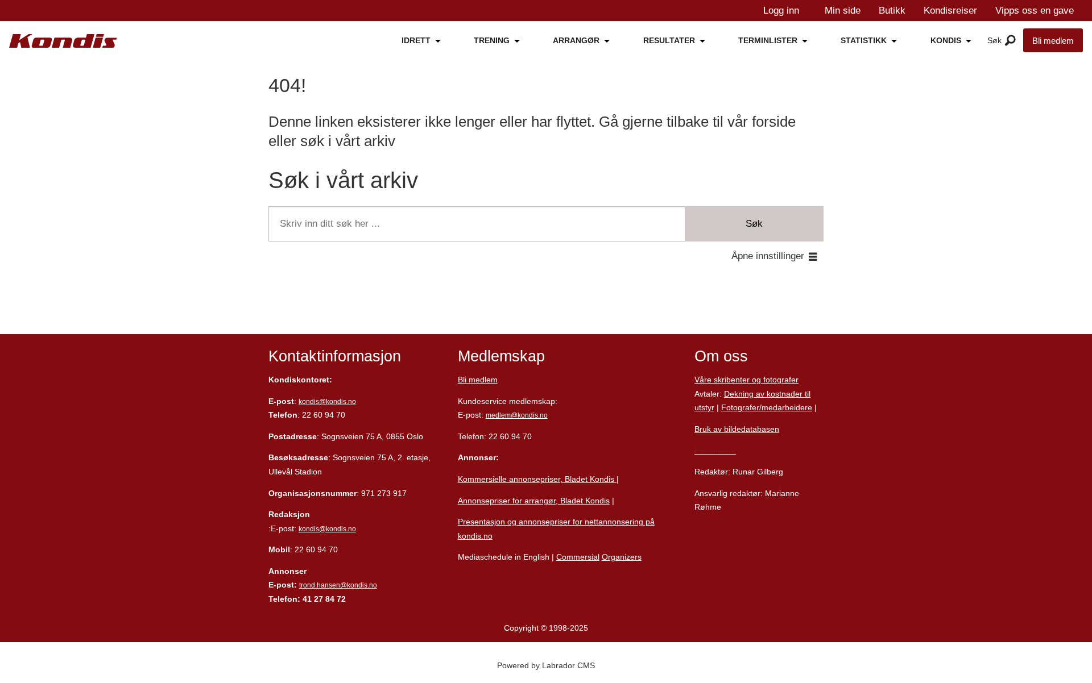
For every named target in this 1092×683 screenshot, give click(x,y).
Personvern (715, 450)
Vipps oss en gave (1034, 10)
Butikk (892, 10)
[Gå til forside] (63, 41)
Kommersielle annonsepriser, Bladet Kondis (537, 479)
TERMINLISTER (767, 40)
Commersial (577, 556)
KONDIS (945, 40)
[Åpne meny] (1010, 40)
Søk (754, 223)
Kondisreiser (950, 10)
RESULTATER (669, 40)
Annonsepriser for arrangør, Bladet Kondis (534, 500)
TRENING (492, 40)
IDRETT (416, 40)
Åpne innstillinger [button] (767, 256)
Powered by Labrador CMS (546, 665)
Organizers (622, 556)
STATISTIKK (864, 40)
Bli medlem (1053, 40)
